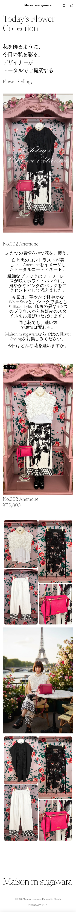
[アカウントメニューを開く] (64, 5)
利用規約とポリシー (38, 904)
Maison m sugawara (32, 899)
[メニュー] (4, 5)
